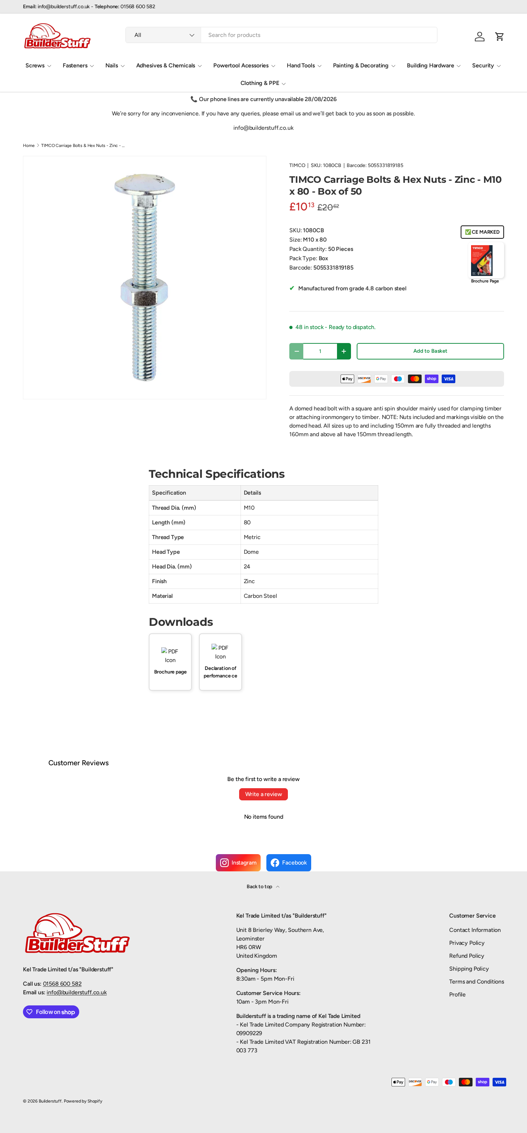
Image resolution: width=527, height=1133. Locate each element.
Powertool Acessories (241, 65)
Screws (34, 65)
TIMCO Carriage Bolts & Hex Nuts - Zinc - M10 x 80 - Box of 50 (84, 145)
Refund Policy (466, 955)
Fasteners (75, 65)
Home (28, 145)
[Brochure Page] (486, 260)
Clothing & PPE (260, 83)
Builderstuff (50, 1101)
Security (483, 65)
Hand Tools (300, 65)
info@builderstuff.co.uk (76, 992)
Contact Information (475, 930)
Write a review (263, 794)
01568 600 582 (62, 983)
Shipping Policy (469, 968)
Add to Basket (430, 351)
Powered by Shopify (83, 1101)
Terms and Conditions (476, 981)
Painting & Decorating (361, 65)
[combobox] (281, 35)
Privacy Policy (467, 942)
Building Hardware (430, 65)
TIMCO (297, 165)
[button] (500, 36)
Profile (457, 994)
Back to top (260, 887)
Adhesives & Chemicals (165, 65)
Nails (111, 65)
